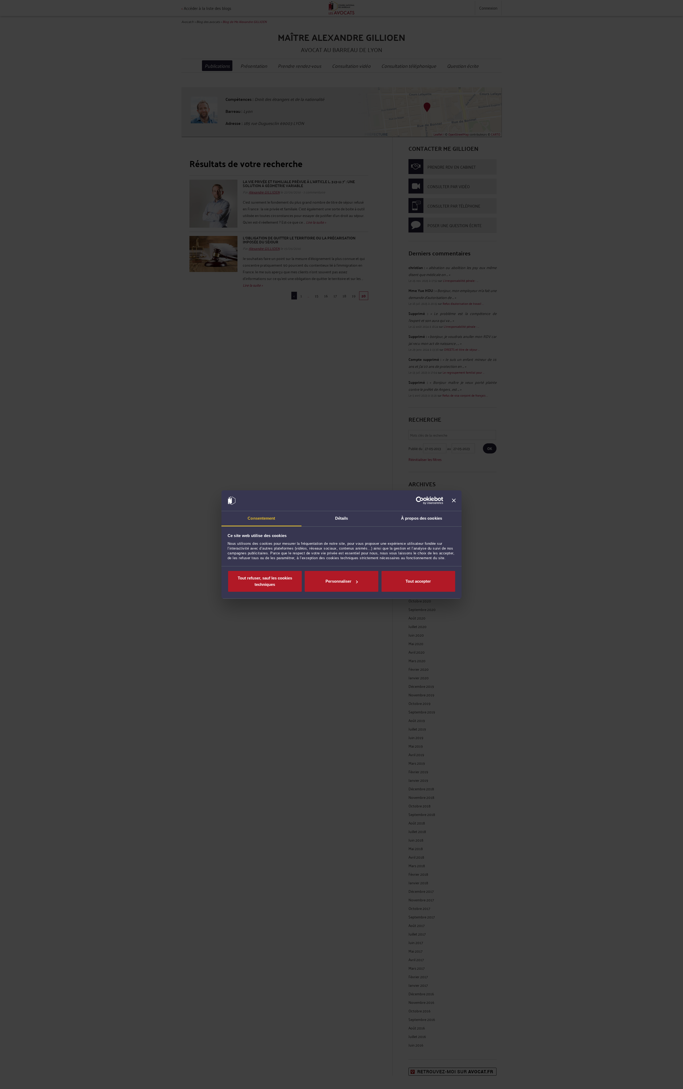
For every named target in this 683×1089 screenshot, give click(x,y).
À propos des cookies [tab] (421, 518)
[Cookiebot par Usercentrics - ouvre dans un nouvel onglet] (419, 501)
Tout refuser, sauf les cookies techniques (265, 581)
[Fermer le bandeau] (454, 501)
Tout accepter (418, 581)
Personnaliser (338, 581)
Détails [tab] (341, 518)
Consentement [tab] (261, 518)
